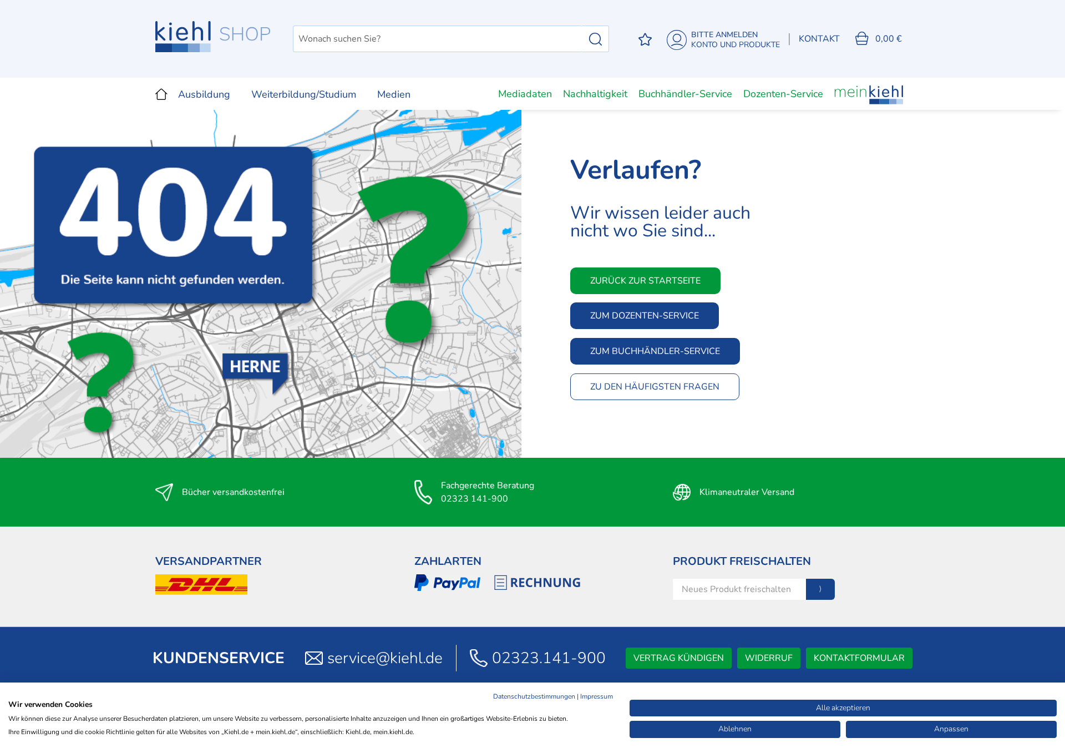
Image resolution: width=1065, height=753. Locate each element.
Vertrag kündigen (678, 658)
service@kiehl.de (385, 658)
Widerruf (769, 658)
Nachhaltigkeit (595, 93)
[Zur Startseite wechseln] (213, 36)
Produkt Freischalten (742, 561)
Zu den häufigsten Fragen (654, 387)
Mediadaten (525, 93)
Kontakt (819, 39)
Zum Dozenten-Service (644, 316)
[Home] (161, 94)
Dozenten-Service (783, 93)
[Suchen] (595, 39)
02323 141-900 (474, 499)
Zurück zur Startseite (645, 281)
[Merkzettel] (645, 39)
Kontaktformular (859, 658)
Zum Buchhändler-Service (655, 351)
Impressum (596, 696)
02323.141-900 (549, 658)
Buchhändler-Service (685, 93)
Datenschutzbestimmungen (534, 696)
